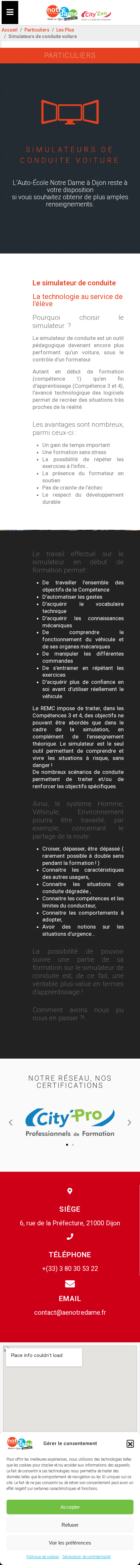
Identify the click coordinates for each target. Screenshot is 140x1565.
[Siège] (70, 1193)
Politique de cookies (42, 1557)
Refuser (70, 1525)
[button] (130, 1443)
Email (70, 1299)
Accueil (10, 30)
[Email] (70, 1284)
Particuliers (36, 30)
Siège (69, 1209)
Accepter (70, 1507)
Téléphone (70, 1255)
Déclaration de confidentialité (87, 1557)
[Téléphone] (70, 1239)
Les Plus (65, 30)
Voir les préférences (70, 1542)
